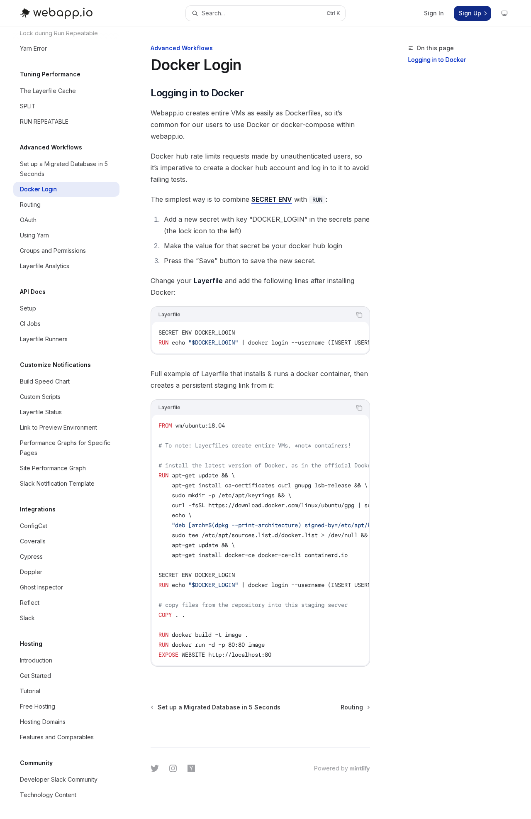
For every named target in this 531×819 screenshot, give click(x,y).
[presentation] (73, 423)
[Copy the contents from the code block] (359, 314)
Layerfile (208, 280)
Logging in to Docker (437, 59)
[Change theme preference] (504, 13)
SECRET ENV (271, 199)
